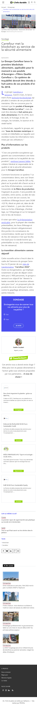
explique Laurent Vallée (20, 161)
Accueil (3, 7)
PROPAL (22, 703)
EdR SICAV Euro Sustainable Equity (15, 485)
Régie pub (4, 675)
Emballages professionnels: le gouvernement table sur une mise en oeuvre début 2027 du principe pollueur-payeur (18, 628)
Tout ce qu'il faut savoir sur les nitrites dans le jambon (16, 531)
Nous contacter (6, 672)
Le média (4, 681)
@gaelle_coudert (18, 350)
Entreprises (11, 7)
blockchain (5, 543)
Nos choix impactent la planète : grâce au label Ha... (17, 394)
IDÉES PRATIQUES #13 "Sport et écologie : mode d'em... (18, 456)
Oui (7, 315)
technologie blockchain (21, 97)
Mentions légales (6, 678)
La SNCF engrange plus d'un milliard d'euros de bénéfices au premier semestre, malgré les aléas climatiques (18, 650)
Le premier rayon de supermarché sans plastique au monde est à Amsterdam (18, 521)
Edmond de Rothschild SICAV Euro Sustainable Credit (15, 425)
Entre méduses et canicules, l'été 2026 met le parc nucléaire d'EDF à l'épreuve (18, 587)
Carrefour (5, 545)
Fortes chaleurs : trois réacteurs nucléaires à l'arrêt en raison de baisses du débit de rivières (18, 607)
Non (7, 319)
